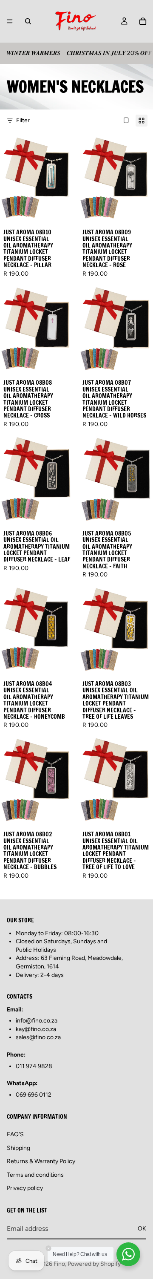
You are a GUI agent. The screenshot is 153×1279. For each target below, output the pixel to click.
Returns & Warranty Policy (41, 1161)
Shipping (18, 1148)
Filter (23, 120)
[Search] (28, 21)
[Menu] (10, 21)
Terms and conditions (35, 1174)
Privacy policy (25, 1188)
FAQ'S (15, 1134)
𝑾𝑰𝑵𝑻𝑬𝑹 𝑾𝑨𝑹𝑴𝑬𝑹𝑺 (33, 53)
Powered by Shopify (94, 1263)
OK (142, 1228)
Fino (59, 1263)
